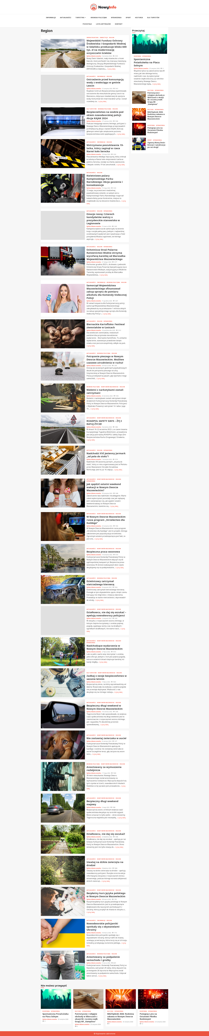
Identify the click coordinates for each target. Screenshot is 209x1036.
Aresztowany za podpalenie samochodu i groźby (63, 965)
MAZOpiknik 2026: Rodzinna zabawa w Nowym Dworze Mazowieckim (139, 114)
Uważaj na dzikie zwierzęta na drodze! (63, 870)
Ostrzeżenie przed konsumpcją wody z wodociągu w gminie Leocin (63, 89)
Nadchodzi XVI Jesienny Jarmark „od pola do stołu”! (63, 460)
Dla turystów (153, 17)
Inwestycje (104, 37)
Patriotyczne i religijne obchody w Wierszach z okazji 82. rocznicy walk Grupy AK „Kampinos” (139, 97)
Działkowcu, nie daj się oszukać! (63, 839)
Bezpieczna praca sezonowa (63, 558)
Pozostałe (87, 24)
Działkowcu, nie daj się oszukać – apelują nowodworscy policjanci (63, 620)
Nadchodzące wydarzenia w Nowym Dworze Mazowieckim (63, 651)
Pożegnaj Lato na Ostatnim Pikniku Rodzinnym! (139, 129)
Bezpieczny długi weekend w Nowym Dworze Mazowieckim (63, 713)
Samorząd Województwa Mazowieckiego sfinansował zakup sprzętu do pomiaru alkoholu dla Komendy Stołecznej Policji (63, 298)
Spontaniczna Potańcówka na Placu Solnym (149, 44)
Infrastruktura (93, 37)
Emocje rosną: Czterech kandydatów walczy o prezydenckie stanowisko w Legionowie (63, 225)
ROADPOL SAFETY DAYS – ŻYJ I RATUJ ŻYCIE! (63, 429)
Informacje (51, 17)
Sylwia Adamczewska (94, 56)
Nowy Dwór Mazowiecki (110, 386)
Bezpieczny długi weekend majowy (63, 808)
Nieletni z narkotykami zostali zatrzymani (63, 398)
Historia (139, 17)
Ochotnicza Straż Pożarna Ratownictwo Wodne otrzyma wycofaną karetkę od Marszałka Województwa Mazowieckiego (63, 261)
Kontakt (118, 24)
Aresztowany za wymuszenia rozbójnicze (63, 776)
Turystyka (79, 17)
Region (111, 37)
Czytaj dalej (111, 69)
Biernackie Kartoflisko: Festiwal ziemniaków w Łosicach (63, 333)
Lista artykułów (103, 24)
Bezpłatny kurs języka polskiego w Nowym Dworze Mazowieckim (63, 901)
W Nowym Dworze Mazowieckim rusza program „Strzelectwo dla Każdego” (63, 526)
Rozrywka (137, 56)
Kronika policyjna (99, 17)
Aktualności (65, 17)
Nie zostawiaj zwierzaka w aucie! (63, 744)
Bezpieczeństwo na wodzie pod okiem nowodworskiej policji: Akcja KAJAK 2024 (63, 121)
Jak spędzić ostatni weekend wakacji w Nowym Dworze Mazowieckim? (63, 493)
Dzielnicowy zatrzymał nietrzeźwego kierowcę (63, 589)
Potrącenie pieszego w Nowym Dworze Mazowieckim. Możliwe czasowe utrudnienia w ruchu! (63, 366)
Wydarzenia (116, 17)
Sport (128, 17)
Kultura (150, 90)
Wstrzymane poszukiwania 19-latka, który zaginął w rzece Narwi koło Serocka (63, 153)
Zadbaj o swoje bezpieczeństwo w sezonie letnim (63, 682)
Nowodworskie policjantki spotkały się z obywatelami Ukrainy (63, 933)
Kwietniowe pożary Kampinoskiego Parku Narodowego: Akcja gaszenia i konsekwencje (63, 188)
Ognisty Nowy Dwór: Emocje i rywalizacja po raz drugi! (139, 144)
